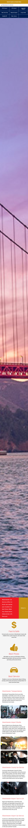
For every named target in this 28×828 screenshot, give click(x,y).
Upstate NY (4, 16)
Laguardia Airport (23, 9)
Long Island (23, 12)
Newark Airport (14, 12)
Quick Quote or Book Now (14, 2)
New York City (5, 12)
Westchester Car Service (7, 5)
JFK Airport (13, 8)
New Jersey (14, 16)
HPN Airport (4, 8)
